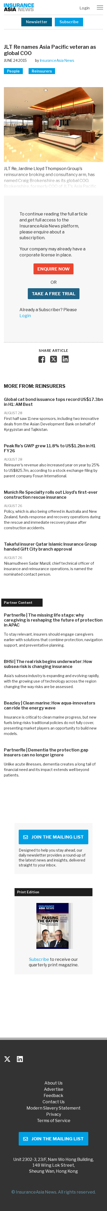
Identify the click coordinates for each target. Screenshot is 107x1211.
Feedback (53, 1096)
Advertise (53, 1089)
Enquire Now (53, 269)
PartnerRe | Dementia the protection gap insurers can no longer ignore (46, 752)
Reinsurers (42, 71)
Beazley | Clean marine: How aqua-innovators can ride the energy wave (49, 705)
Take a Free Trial (54, 293)
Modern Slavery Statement (53, 1108)
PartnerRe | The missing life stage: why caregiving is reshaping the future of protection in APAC (53, 620)
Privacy (53, 1114)
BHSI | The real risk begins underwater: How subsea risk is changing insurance (48, 664)
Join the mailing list (57, 837)
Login (84, 8)
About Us (53, 1083)
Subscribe (68, 22)
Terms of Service (53, 1121)
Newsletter (36, 22)
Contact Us (54, 1102)
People (13, 71)
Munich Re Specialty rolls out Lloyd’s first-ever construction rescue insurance (51, 495)
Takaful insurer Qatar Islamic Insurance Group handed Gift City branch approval (50, 547)
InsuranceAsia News (57, 60)
